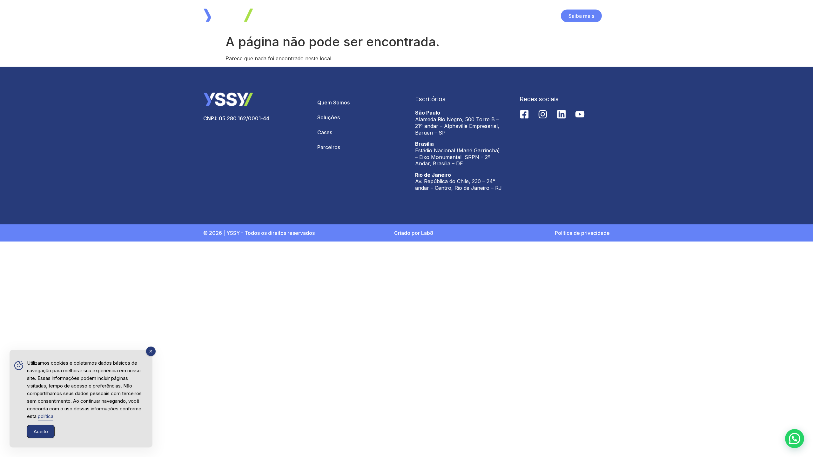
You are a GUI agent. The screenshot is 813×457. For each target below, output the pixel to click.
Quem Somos (333, 102)
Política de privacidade (582, 233)
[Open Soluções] (411, 16)
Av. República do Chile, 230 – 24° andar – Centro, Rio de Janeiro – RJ (458, 184)
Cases (324, 132)
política (45, 416)
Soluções (328, 117)
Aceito (41, 431)
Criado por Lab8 (413, 233)
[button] (794, 438)
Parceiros (328, 147)
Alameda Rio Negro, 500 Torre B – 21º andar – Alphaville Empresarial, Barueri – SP (457, 126)
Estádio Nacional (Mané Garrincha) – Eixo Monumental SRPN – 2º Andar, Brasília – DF (457, 157)
